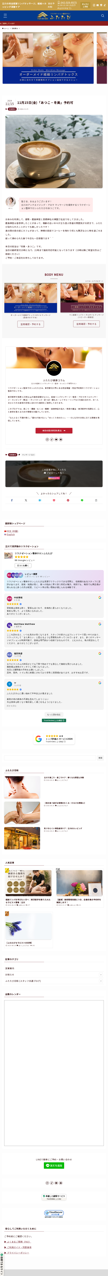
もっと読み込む (54, 714)
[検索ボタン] (102, 15)
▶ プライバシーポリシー (16, 1252)
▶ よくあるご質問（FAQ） (17, 1241)
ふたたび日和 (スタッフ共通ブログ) (23, 980)
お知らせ (9, 974)
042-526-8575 (68, 2)
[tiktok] (51, 439)
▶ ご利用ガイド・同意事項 (17, 1247)
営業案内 (12, 109)
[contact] (60, 439)
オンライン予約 (85, 5)
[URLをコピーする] (96, 500)
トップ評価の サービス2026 (59, 739)
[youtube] (56, 439)
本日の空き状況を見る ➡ (54, 430)
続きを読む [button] (12, 706)
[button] (11, 500)
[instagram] (47, 439)
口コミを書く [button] (23, 565)
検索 (100, 757)
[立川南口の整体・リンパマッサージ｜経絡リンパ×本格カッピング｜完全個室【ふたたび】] (54, 15)
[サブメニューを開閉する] (101, 975)
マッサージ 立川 (28, 455)
